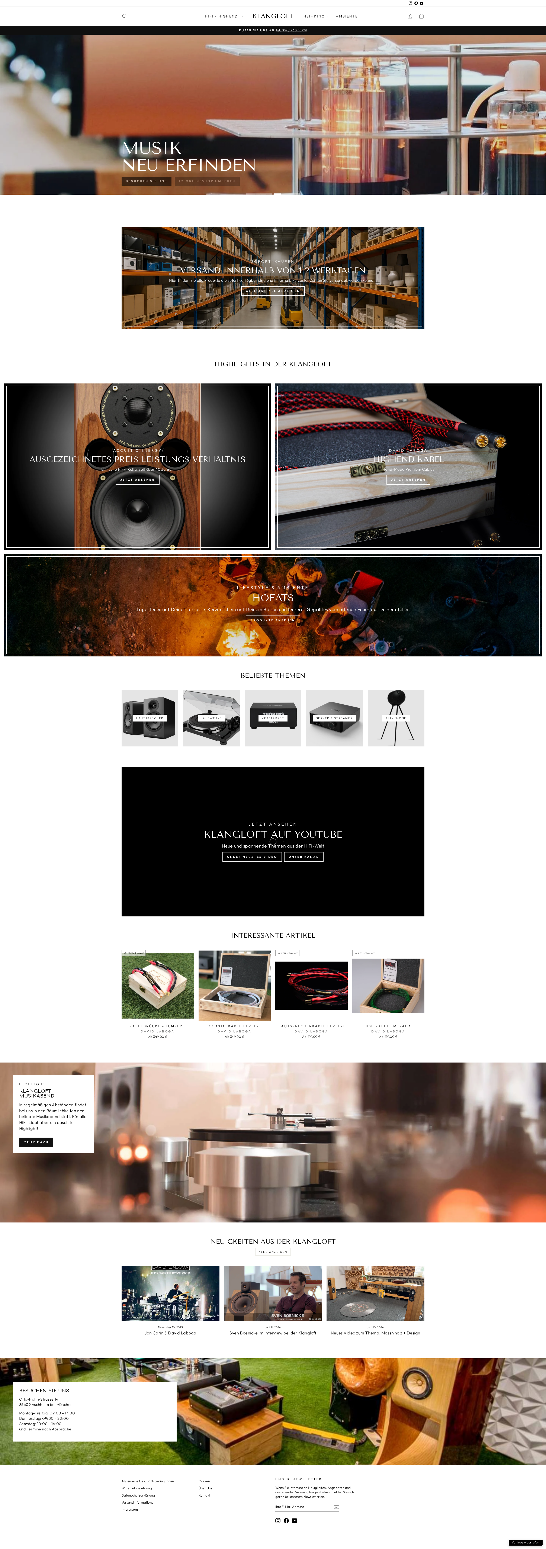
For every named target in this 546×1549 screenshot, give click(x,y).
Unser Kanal (304, 857)
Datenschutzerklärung (138, 1495)
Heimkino (315, 16)
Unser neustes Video (252, 857)
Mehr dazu (36, 1142)
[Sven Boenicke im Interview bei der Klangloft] (273, 1293)
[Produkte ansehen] (273, 605)
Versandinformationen (138, 1502)
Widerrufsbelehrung (137, 1488)
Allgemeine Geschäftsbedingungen (148, 1481)
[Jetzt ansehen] (137, 466)
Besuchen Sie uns (146, 181)
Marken (204, 1481)
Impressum (130, 1509)
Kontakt (204, 1495)
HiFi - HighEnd (222, 16)
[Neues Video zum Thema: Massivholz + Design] (375, 1293)
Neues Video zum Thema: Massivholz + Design (375, 1333)
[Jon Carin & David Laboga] (170, 1293)
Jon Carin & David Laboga (170, 1333)
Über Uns (205, 1488)
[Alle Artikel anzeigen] (273, 278)
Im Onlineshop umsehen (207, 181)
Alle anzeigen (273, 1251)
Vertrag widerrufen (526, 1542)
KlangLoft (273, 16)
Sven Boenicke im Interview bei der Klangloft (273, 1333)
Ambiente (347, 16)
